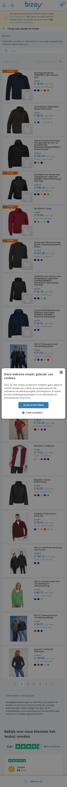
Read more (25, 397)
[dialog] (33, 393)
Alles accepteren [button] (33, 405)
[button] (33, 413)
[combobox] (61, 372)
